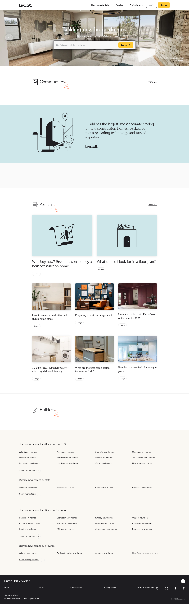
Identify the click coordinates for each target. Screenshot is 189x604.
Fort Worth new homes (67, 457)
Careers (40, 587)
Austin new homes (65, 452)
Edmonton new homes (67, 523)
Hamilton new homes (104, 523)
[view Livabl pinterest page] (184, 589)
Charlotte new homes (104, 452)
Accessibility (76, 587)
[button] (9, 38)
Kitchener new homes (142, 523)
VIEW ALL (152, 82)
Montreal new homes (142, 529)
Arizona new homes (103, 487)
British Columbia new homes (70, 553)
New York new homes (142, 463)
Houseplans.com (31, 598)
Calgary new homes (141, 518)
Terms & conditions (145, 587)
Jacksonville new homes (143, 457)
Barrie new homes (27, 518)
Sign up (164, 5)
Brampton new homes (67, 518)
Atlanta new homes (28, 452)
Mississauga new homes (105, 529)
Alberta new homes (28, 553)
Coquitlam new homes (29, 523)
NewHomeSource (12, 598)
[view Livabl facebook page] (175, 588)
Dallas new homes (27, 457)
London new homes (28, 529)
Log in (151, 5)
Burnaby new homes (103, 518)
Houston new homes (103, 457)
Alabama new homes (28, 487)
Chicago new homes (141, 452)
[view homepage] (25, 5)
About (6, 587)
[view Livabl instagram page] (166, 589)
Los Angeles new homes (68, 463)
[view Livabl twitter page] (157, 588)
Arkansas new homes (142, 487)
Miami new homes (102, 463)
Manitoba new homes (104, 553)
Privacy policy (109, 587)
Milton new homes (65, 529)
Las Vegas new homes (29, 463)
